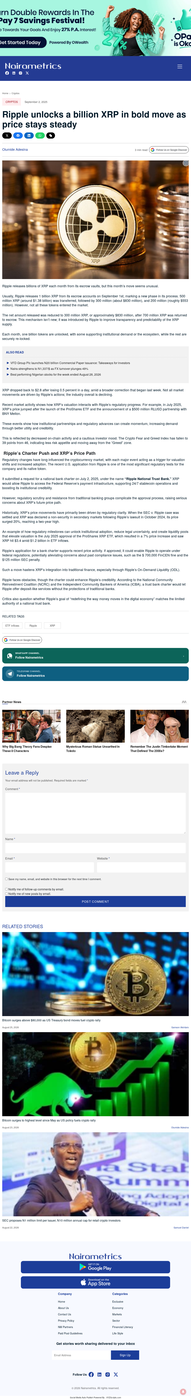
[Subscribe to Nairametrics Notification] (183, 1392)
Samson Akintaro (180, 1027)
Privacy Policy (66, 1320)
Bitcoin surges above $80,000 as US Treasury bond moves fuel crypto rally (51, 1020)
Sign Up (125, 1355)
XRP (52, 625)
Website (103, 858)
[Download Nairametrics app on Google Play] (95, 1267)
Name (10, 839)
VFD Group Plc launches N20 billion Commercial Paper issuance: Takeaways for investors (70, 363)
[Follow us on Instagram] (20, 72)
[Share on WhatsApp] (40, 135)
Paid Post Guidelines (70, 1333)
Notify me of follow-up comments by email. (36, 889)
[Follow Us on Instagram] (107, 1374)
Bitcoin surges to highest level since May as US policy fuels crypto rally (49, 1120)
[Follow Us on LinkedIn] (99, 1374)
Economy (117, 1308)
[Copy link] (50, 135)
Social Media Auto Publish (81, 1397)
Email (10, 858)
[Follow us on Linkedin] (14, 72)
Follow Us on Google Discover (171, 149)
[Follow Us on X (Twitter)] (115, 1374)
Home (5, 93)
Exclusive (117, 1301)
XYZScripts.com (113, 1397)
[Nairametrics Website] (33, 65)
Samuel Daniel (181, 1227)
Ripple (33, 625)
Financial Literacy (122, 1327)
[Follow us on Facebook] (7, 72)
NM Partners (65, 1327)
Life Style (117, 1333)
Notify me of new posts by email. (29, 894)
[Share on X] (7, 135)
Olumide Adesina (15, 149)
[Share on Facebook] (18, 135)
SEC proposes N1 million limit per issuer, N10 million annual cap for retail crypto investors (61, 1220)
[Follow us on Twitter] (27, 72)
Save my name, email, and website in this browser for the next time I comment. (54, 879)
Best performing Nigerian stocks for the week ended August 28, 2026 (55, 374)
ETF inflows (12, 625)
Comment (12, 789)
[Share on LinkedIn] (29, 135)
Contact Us (64, 1314)
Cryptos (15, 93)
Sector (116, 1320)
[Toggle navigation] (179, 66)
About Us (63, 1308)
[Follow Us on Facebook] (91, 1374)
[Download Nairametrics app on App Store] (95, 1282)
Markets (117, 1314)
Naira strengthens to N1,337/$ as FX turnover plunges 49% (49, 368)
